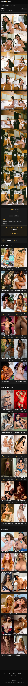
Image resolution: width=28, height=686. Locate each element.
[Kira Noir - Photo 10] (7, 119)
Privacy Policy (21, 673)
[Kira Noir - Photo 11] (20, 119)
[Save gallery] (11, 249)
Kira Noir (16, 213)
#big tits (19, 221)
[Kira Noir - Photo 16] (7, 176)
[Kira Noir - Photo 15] (20, 157)
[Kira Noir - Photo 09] (20, 100)
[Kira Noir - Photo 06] (7, 80)
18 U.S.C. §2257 (14, 675)
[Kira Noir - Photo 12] (7, 138)
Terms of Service (12, 673)
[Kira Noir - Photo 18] (7, 195)
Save (25, 8)
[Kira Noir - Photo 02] (7, 42)
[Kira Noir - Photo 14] (7, 157)
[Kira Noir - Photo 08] (7, 100)
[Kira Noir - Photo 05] (20, 61)
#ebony (5, 221)
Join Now (13, 233)
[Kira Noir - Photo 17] (20, 176)
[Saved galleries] (22, 1)
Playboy (7, 5)
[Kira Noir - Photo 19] (20, 195)
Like (11, 215)
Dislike (16, 215)
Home (2, 5)
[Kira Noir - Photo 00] (7, 23)
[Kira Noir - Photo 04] (7, 61)
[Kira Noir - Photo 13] (20, 138)
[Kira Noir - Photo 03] (20, 42)
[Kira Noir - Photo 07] (20, 80)
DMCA (5, 673)
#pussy (4, 223)
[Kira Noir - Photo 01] (20, 23)
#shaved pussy (12, 221)
